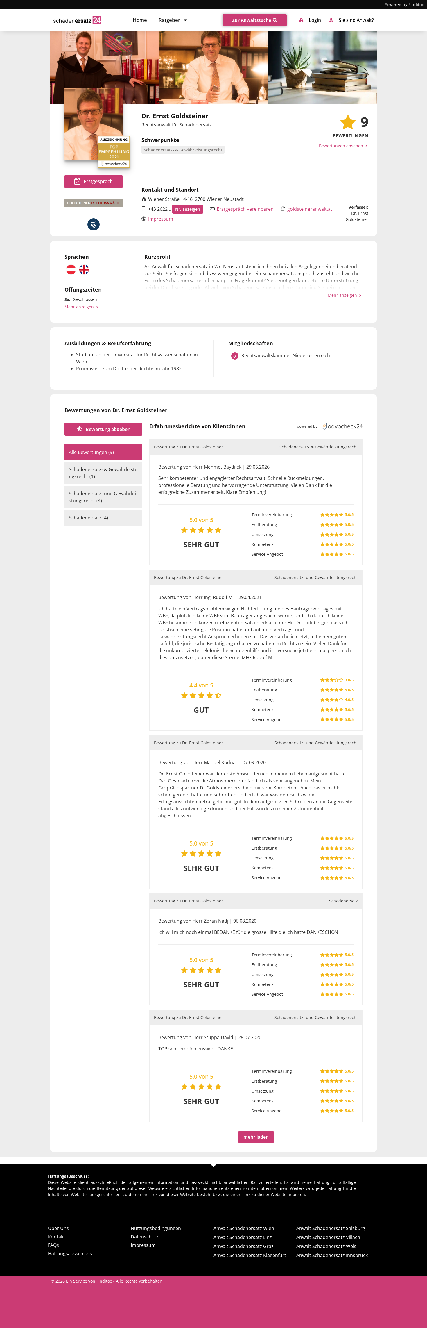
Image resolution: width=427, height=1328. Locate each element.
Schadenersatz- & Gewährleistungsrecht (183, 150)
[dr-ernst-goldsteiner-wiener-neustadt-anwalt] (104, 67)
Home (140, 20)
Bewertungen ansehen (341, 146)
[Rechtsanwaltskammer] (93, 224)
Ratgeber (169, 20)
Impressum (160, 219)
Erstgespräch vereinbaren (245, 209)
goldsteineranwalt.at (309, 209)
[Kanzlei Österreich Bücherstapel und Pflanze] (322, 67)
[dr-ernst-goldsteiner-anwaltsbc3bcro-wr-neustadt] (213, 67)
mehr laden (256, 1137)
